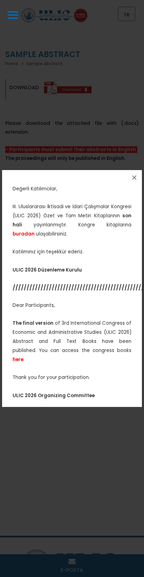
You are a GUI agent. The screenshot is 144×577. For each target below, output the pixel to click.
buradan (24, 234)
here (18, 359)
